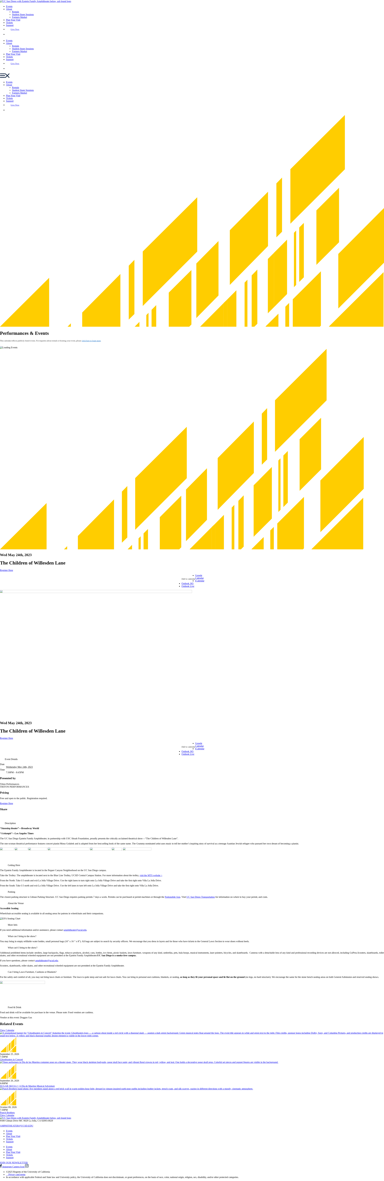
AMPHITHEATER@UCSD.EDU (16, 1125)
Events (9, 6)
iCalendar (199, 580)
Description (10, 823)
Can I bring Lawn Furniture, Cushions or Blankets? (32, 972)
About (9, 9)
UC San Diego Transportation (200, 897)
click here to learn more (91, 341)
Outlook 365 (188, 583)
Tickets (9, 22)
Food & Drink (14, 1007)
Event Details (11, 759)
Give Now (15, 29)
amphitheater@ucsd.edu (75, 930)
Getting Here (14, 865)
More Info (12, 925)
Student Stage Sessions (23, 14)
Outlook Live (188, 586)
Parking (11, 892)
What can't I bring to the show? (22, 947)
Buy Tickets (16, 34)
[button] (192, 75)
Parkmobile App (172, 897)
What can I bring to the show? (22, 936)
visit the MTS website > (151, 875)
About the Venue (16, 903)
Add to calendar (188, 579)
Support (10, 25)
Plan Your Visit (13, 20)
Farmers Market (19, 17)
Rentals (15, 11)
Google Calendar (199, 576)
